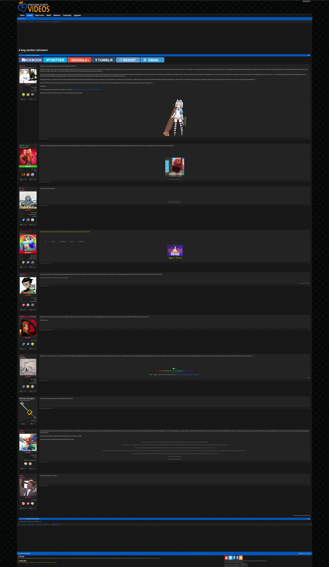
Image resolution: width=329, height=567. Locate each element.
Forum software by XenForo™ (236, 560)
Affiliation (54, 562)
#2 (309, 181)
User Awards (82, 241)
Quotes (72, 241)
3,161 (34, 99)
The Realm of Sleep (32, 258)
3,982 (34, 179)
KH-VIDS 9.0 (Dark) (24, 553)
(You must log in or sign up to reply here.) (301, 515)
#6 (309, 329)
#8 (309, 408)
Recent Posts (21, 18)
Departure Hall (28, 52)
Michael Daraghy (27, 398)
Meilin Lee (42, 181)
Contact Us (302, 553)
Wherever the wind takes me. (30, 460)
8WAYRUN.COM (38, 521)
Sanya (37, 52)
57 (34, 424)
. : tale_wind (42, 263)
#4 (309, 263)
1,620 (34, 468)
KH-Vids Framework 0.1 (233, 562)
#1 (309, 138)
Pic (45, 241)
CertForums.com (244, 566)
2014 (188, 374)
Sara (41, 462)
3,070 (34, 391)
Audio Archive (32, 562)
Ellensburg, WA (33, 301)
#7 (309, 380)
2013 (183, 374)
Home (22, 15)
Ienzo (41, 380)
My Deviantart (175, 372)
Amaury (41, 285)
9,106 (34, 224)
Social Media (62, 241)
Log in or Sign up (306, 1)
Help (309, 553)
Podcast (44, 562)
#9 (309, 462)
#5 (309, 285)
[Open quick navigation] (311, 21)
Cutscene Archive (25, 562)
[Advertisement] (164, 36)
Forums (29, 15)
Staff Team (49, 562)
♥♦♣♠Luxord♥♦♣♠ (43, 329)
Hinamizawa (33, 90)
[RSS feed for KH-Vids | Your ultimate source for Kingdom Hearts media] (241, 558)
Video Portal (39, 15)
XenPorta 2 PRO (22, 521)
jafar (41, 485)
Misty (41, 205)
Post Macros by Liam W (257, 560)
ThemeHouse (244, 563)
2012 (178, 374)
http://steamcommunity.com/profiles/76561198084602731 (87, 89)
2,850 (34, 267)
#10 (309, 485)
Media (49, 15)
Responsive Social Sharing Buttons (231, 566)
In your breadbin (32, 382)
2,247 (34, 508)
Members (57, 15)
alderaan (34, 216)
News (19, 562)
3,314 (34, 349)
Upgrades (77, 15)
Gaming (53, 241)
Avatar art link (170, 372)
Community (67, 15)
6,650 (34, 310)
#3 (309, 205)
